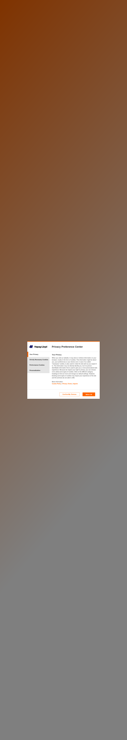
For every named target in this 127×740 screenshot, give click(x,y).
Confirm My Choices (69, 394)
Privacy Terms (67, 384)
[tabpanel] (75, 369)
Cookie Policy (56, 384)
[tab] (38, 354)
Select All (89, 394)
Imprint (75, 384)
